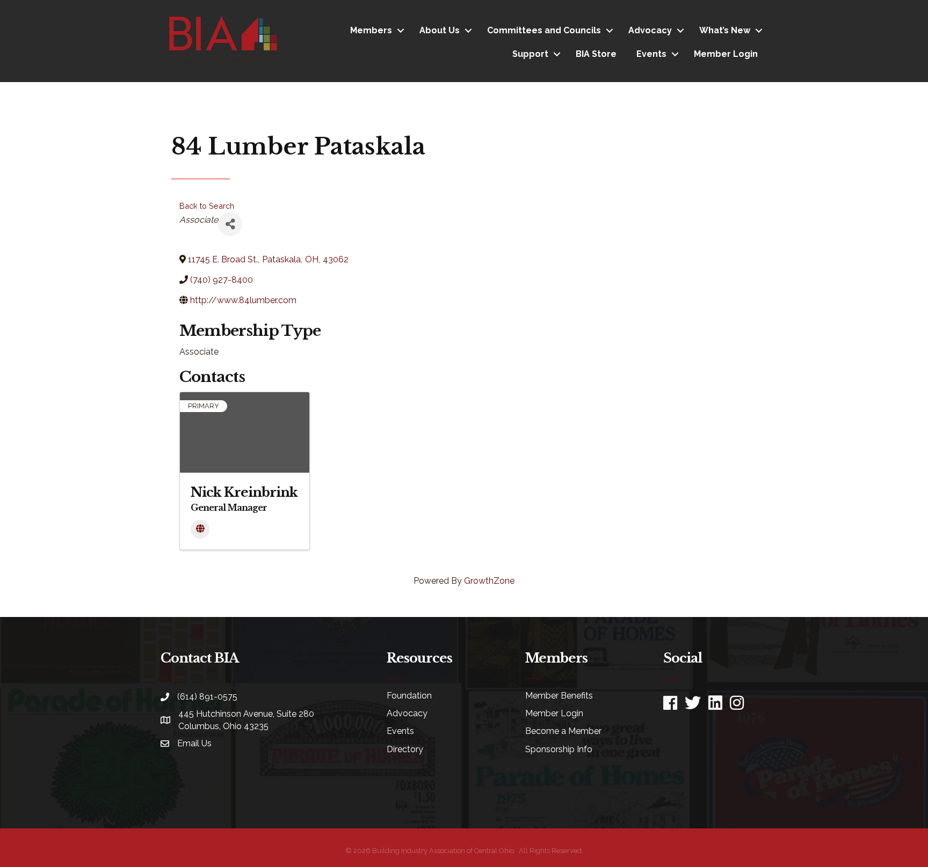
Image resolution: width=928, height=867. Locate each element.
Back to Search (206, 205)
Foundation (409, 695)
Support (530, 54)
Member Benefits (559, 695)
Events (651, 54)
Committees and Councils (544, 30)
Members (371, 30)
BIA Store (596, 54)
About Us (439, 30)
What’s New (724, 30)
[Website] (200, 529)
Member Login (726, 54)
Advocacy (650, 30)
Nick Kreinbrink (244, 492)
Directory (405, 749)
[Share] (230, 224)
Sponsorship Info (558, 749)
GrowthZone (489, 581)
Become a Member (563, 731)
